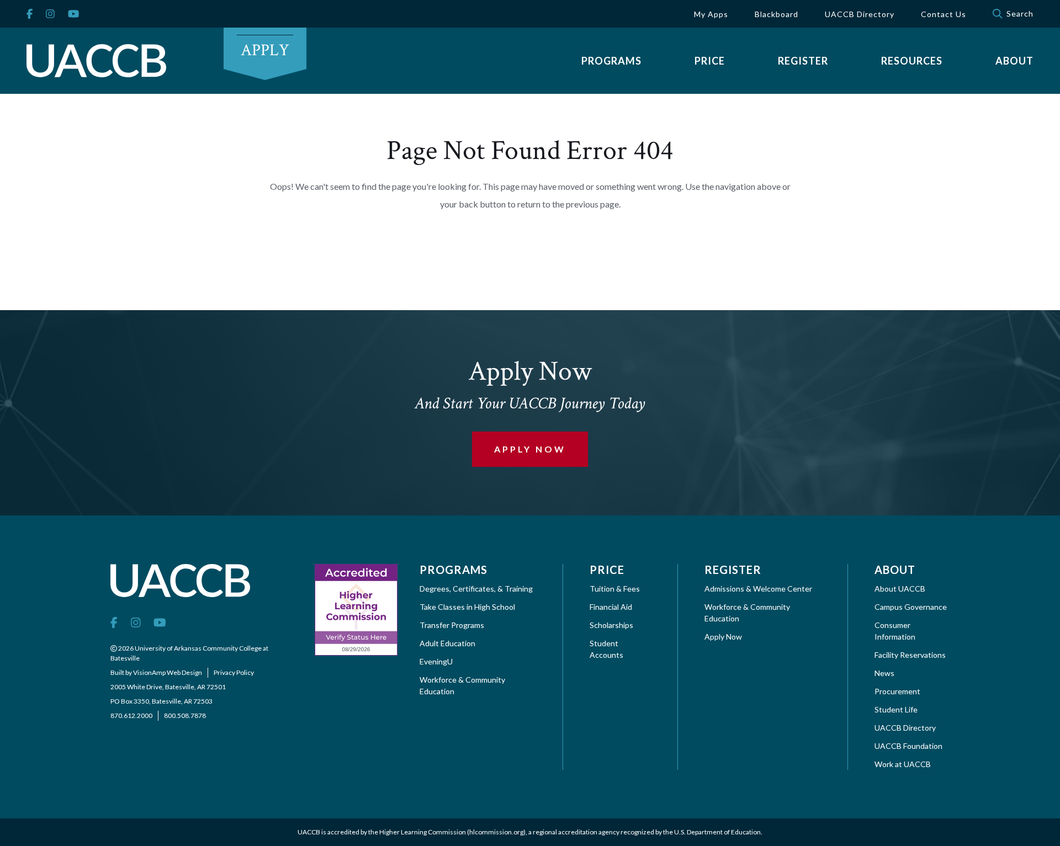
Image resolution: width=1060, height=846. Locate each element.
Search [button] (1020, 13)
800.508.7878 (185, 715)
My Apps (711, 14)
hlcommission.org (496, 832)
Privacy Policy (234, 672)
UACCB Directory (859, 14)
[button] (611, 61)
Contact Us (943, 14)
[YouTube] (73, 14)
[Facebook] (29, 14)
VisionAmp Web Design (167, 672)
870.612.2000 (131, 715)
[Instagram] (50, 14)
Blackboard (776, 14)
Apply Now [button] (530, 449)
